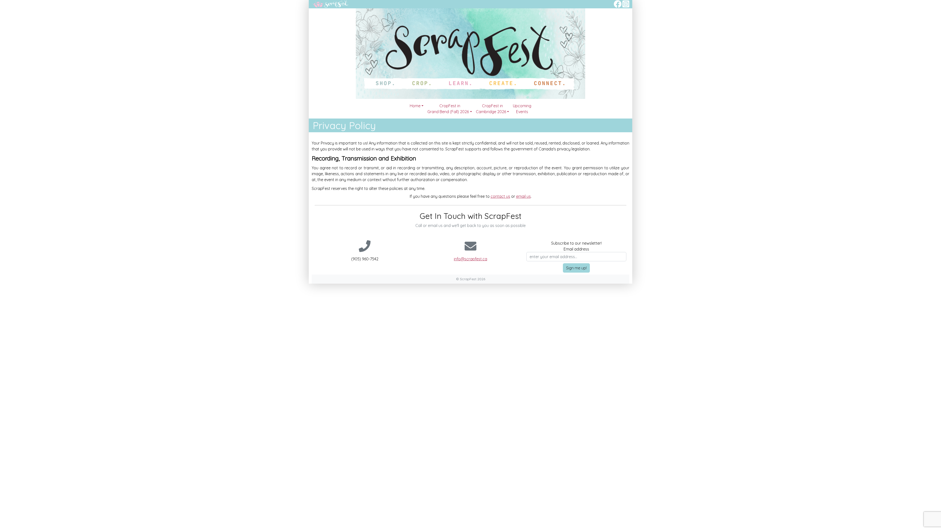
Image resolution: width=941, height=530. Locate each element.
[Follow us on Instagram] (625, 5)
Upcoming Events (522, 108)
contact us (500, 196)
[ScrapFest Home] (330, 3)
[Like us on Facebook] (617, 5)
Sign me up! (576, 267)
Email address (576, 249)
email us (523, 196)
